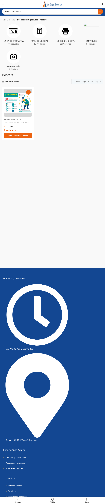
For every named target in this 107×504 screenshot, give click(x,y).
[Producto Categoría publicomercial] (39, 35)
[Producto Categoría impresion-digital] (65, 35)
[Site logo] (52, 4)
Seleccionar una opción (18, 135)
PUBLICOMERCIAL (12, 123)
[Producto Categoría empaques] (91, 35)
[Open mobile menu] (3, 4)
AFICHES (25, 123)
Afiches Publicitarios (12, 119)
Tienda (12, 20)
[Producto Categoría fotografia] (13, 60)
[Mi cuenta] (101, 4)
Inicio (4, 20)
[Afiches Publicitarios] (18, 103)
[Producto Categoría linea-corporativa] (13, 35)
